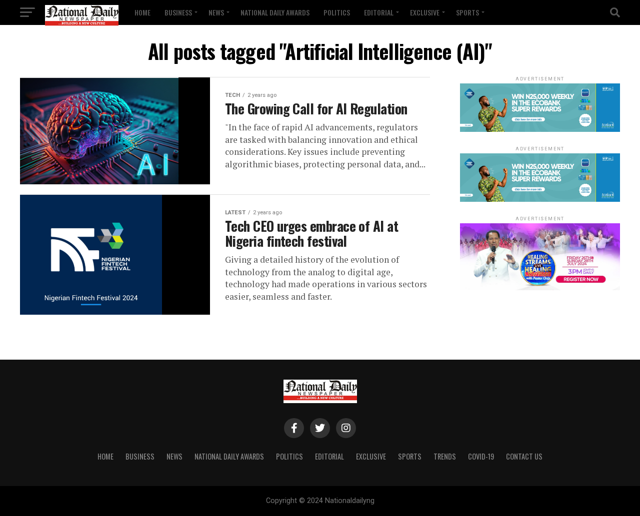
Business (178, 12)
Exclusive (425, 12)
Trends (445, 456)
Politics (337, 12)
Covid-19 (481, 456)
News (216, 12)
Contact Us (524, 456)
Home (142, 12)
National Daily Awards (275, 12)
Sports (467, 12)
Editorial (379, 12)
